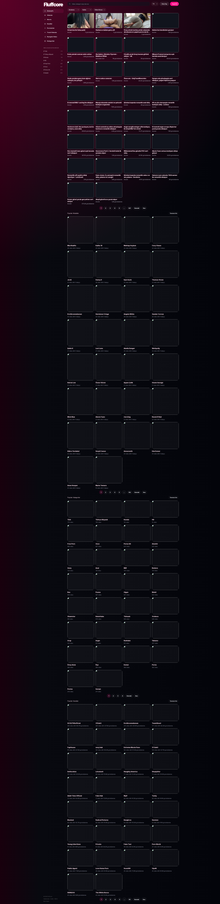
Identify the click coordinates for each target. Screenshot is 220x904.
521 (130, 208)
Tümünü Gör (173, 213)
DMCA (56, 899)
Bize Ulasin (46, 901)
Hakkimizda (46, 899)
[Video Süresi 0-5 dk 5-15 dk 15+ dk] (99, 9)
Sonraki (136, 208)
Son (144, 208)
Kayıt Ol (174, 4)
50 (129, 899)
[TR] (155, 4)
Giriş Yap (164, 4)
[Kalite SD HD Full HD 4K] (86, 9)
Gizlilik (52, 899)
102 (130, 492)
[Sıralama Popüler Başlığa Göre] (73, 9)
